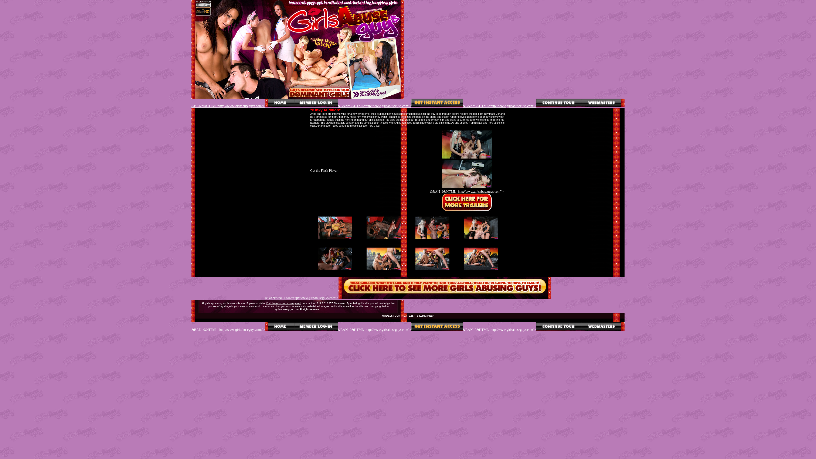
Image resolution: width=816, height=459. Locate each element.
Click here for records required (283, 303)
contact (401, 315)
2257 (412, 315)
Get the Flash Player (323, 170)
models (387, 315)
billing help (425, 315)
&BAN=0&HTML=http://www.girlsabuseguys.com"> (228, 106)
